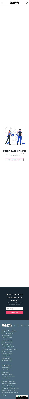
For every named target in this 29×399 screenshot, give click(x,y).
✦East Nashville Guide (7, 333)
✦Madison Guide (6, 358)
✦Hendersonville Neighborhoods (10, 388)
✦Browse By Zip (6, 372)
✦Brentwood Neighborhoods (9, 383)
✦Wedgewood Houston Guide (9, 349)
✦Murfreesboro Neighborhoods (10, 392)
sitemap (4, 395)
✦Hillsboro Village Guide (8, 347)
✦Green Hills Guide (7, 351)
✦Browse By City (6, 367)
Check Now (14, 312)
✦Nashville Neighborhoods (8, 381)
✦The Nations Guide (7, 342)
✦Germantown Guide (7, 337)
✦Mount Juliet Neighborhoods (9, 390)
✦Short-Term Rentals (7, 379)
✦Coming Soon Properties (8, 376)
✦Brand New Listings (7, 374)
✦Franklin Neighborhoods (8, 385)
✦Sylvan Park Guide (7, 340)
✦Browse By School (7, 370)
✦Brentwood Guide (7, 353)
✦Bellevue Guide (6, 356)
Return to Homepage (14, 159)
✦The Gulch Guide (6, 344)
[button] (2, 2)
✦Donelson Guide (6, 360)
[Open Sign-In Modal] (26, 2)
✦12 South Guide (6, 335)
